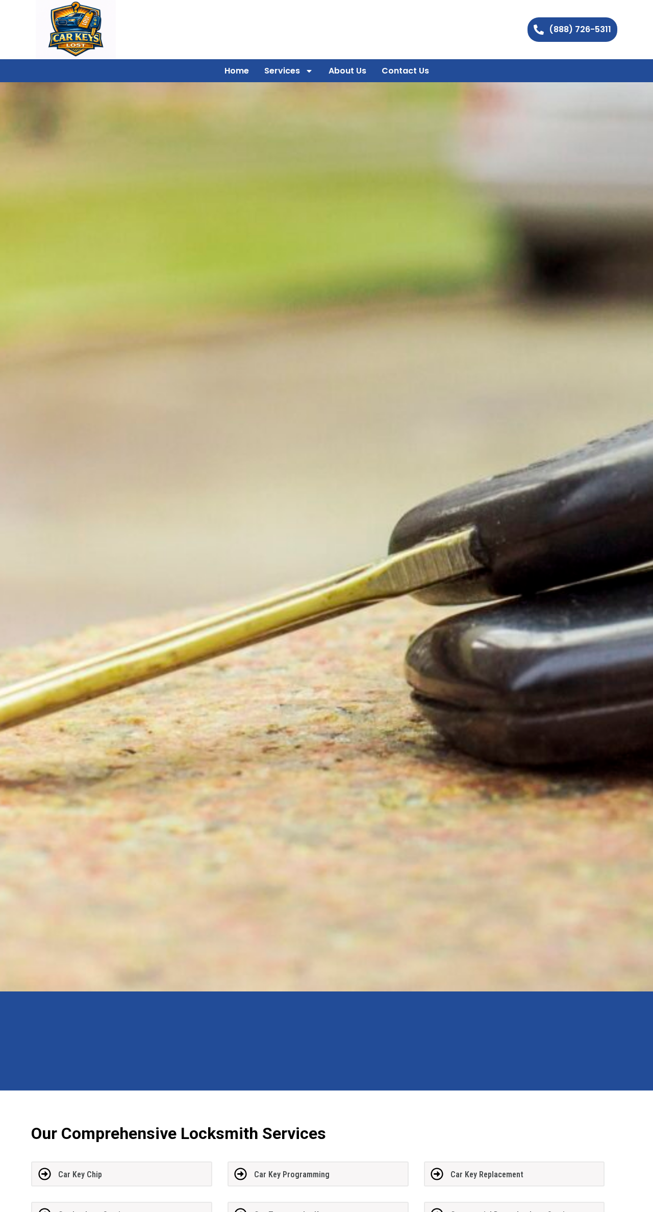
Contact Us (405, 71)
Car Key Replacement (486, 1174)
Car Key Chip (80, 1174)
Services (282, 71)
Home (236, 71)
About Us (347, 71)
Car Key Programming (292, 1174)
